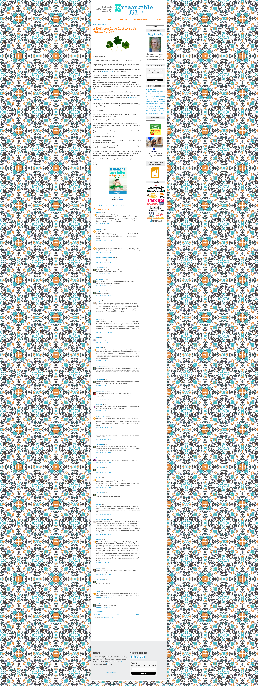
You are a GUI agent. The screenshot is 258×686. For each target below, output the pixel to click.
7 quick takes (152, 90)
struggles (148, 113)
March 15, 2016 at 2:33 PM (103, 385)
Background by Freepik (111, 672)
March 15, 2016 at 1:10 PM (103, 360)
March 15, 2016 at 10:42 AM (104, 332)
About (110, 19)
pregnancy (153, 110)
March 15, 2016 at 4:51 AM (103, 295)
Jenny (98, 301)
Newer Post (97, 614)
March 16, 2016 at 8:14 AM (103, 487)
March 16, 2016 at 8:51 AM (103, 499)
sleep (125, 205)
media (156, 103)
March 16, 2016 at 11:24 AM (104, 514)
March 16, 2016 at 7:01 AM (103, 439)
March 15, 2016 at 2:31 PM (103, 374)
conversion (162, 94)
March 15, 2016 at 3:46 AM (103, 262)
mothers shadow (101, 416)
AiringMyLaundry (101, 391)
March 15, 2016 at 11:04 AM (104, 342)
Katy (97, 337)
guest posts (154, 99)
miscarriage (162, 105)
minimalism (155, 105)
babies (160, 90)
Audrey (98, 591)
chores (147, 94)
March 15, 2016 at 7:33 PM (103, 410)
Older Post (138, 614)
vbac (160, 113)
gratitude (148, 99)
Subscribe (123, 19)
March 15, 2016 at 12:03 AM (104, 240)
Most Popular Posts (141, 19)
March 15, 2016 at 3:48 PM (103, 399)
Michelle (98, 568)
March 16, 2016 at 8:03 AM (103, 462)
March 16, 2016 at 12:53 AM (104, 427)
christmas (152, 94)
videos (162, 113)
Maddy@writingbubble (102, 519)
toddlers (156, 113)
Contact (158, 19)
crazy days (99, 205)
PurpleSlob (99, 404)
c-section (162, 91)
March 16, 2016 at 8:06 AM (103, 472)
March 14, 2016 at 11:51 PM (104, 224)
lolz (108, 205)
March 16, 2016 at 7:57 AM (103, 452)
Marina (98, 457)
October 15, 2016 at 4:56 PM (104, 597)
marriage (151, 103)
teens (152, 113)
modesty (147, 106)
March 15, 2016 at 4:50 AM (103, 285)
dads (157, 96)
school (158, 110)
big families (152, 91)
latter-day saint (155, 101)
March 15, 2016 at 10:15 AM (104, 314)
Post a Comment (99, 611)
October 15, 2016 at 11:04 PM (104, 607)
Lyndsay (98, 477)
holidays (104, 205)
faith (150, 98)
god (164, 98)
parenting (111, 205)
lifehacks (162, 101)
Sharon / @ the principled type (105, 257)
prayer (147, 110)
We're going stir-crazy (107, 71)
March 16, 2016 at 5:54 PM (103, 562)
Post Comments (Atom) (107, 617)
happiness (162, 99)
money (151, 106)
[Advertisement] (117, 629)
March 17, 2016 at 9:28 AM (103, 574)
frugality (154, 98)
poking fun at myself (118, 205)
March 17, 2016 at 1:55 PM (103, 586)
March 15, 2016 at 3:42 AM (103, 252)
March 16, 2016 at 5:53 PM (103, 534)
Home (99, 19)
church (157, 94)
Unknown (99, 212)
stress (163, 112)
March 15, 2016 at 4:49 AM (103, 274)
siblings (153, 112)
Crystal (98, 319)
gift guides (159, 98)
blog (158, 91)
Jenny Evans (100, 267)
